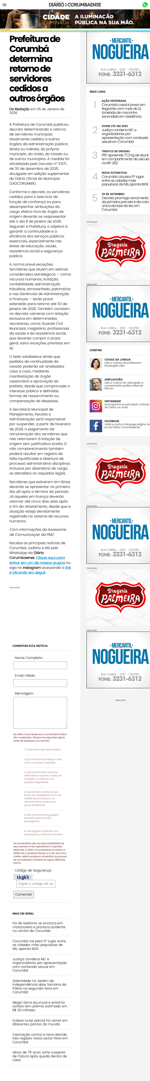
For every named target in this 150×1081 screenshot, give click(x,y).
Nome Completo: (29, 657)
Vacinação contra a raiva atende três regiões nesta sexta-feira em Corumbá (40, 1038)
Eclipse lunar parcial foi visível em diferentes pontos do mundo (40, 1022)
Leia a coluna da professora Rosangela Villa (122, 364)
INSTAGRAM (112, 401)
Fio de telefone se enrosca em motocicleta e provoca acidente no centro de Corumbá (38, 927)
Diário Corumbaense (75, 4)
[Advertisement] (37, 613)
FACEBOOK (111, 421)
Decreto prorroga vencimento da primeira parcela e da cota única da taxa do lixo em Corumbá (125, 203)
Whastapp (145, 5)
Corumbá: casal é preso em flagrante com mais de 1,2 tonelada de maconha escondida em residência (123, 110)
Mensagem (24, 693)
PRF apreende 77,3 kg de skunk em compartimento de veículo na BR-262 (125, 159)
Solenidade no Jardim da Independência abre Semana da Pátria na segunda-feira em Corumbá (39, 986)
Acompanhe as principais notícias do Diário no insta (126, 406)
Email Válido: (25, 675)
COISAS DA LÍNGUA (117, 359)
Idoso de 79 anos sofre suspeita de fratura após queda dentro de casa (39, 1056)
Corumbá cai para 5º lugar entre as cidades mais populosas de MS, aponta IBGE (39, 945)
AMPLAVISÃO (113, 379)
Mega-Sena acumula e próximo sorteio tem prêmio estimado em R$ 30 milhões (39, 1006)
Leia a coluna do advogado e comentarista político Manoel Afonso (123, 385)
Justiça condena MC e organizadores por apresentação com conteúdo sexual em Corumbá (39, 965)
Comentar (23, 894)
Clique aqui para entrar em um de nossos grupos (37, 560)
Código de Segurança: (33, 870)
